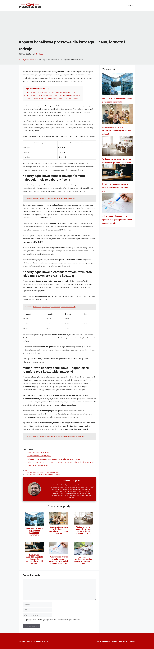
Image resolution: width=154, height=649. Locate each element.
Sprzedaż (130, 5)
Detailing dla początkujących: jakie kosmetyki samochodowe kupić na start (34, 559)
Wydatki (33, 60)
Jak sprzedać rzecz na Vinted (37, 465)
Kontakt (115, 641)
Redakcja (132, 641)
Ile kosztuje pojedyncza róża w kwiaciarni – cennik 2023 (41, 472)
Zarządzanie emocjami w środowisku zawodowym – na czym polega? (58, 530)
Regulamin (123, 641)
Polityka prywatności (103, 641)
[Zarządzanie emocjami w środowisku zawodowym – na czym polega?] (117, 114)
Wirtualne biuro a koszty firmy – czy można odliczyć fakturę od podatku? (83, 530)
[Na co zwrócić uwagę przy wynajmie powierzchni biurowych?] (117, 85)
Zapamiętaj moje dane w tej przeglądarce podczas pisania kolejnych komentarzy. (53, 620)
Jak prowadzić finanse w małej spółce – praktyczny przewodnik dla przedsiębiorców (58, 560)
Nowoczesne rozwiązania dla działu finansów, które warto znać (83, 560)
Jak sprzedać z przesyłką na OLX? (39, 452)
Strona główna (24, 60)
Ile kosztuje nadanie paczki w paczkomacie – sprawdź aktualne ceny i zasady (54, 459)
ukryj (48, 89)
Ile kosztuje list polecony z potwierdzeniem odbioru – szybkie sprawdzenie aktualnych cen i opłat (61, 462)
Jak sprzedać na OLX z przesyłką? (39, 456)
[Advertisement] (77, 25)
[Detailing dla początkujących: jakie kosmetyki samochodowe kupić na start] (117, 173)
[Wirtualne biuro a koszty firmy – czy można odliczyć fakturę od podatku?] (117, 146)
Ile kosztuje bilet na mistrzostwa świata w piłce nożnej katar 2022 (44, 474)
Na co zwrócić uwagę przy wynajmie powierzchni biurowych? (34, 531)
